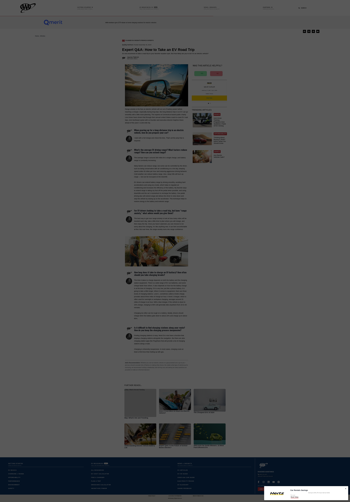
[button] (345, 488)
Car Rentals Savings (299, 490)
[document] (175, 251)
